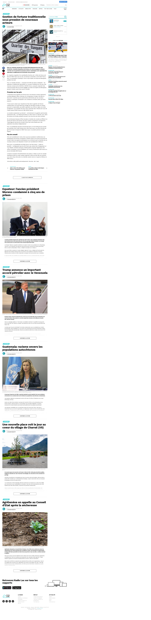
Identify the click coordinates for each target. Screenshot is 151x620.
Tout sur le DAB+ (48, 8)
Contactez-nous (40, 608)
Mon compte (63, 1)
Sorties (40, 8)
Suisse (50, 599)
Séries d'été (28, 8)
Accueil (19, 596)
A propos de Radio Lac (22, 600)
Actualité (21, 8)
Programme (20, 599)
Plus (55, 8)
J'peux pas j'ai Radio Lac (38, 599)
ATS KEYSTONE (10, 26)
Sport (50, 600)
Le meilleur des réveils (38, 596)
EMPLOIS (19, 603)
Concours (35, 8)
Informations (36, 600)
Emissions (14, 8)
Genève (50, 596)
